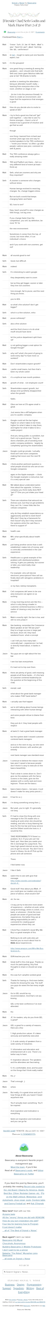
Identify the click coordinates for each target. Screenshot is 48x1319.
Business (10, 1284)
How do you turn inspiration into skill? (20, 1221)
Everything (24, 1292)
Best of (40, 1288)
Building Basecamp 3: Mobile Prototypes (21, 1247)
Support (6, 1288)
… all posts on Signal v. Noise (16, 1258)
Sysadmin (18, 1288)
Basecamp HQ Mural (12, 1240)
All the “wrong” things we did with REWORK (23, 1217)
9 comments (40, 32)
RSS (43, 1306)
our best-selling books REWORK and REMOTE (30, 1302)
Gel (13, 55)
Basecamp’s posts (23, 1170)
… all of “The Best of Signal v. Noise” (19, 1230)
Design (20, 1284)
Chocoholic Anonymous (13, 1243)
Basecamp (31, 3)
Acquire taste (8, 1214)
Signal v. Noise (18, 3)
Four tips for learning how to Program (20, 1224)
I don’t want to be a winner (15, 1250)
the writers (12, 1300)
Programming (34, 1284)
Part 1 (19, 37)
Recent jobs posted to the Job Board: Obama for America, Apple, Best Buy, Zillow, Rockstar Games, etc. (24, 1190)
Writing (30, 1288)
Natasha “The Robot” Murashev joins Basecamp (20, 1254)
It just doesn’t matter (12, 1227)
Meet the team (18, 1167)
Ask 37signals (37, 1203)
